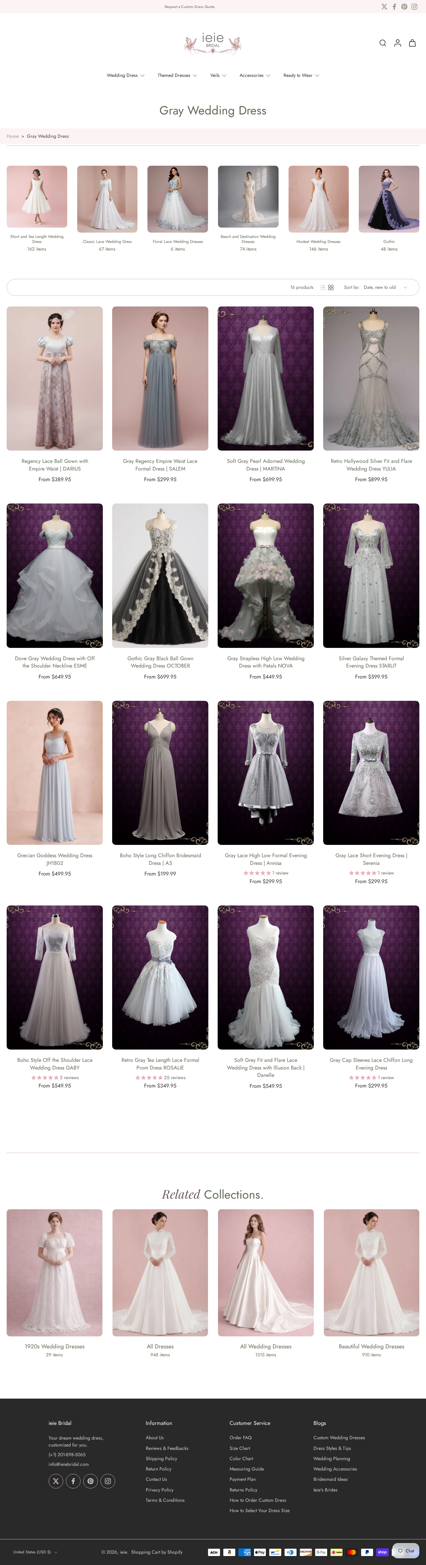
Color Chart (241, 1459)
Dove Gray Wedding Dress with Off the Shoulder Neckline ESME (55, 662)
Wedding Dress (122, 75)
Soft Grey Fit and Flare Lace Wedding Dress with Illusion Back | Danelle (266, 1067)
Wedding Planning (332, 1459)
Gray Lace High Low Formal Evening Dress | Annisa (266, 859)
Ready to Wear (298, 75)
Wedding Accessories (335, 1469)
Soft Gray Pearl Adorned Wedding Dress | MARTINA (266, 465)
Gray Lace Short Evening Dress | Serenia (371, 859)
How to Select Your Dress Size (260, 1510)
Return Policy (158, 1469)
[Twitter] (384, 7)
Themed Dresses (174, 75)
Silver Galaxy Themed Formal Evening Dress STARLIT (371, 662)
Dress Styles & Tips (332, 1448)
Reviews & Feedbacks (167, 1448)
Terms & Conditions (165, 1500)
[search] (382, 43)
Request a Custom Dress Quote (190, 6)
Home (13, 136)
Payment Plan (243, 1479)
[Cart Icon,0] (412, 43)
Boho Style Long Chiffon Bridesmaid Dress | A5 (160, 859)
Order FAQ (241, 1438)
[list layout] (323, 287)
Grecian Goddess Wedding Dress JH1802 (54, 859)
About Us (155, 1438)
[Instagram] (414, 7)
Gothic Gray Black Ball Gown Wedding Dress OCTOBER (160, 662)
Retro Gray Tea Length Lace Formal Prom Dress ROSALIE (160, 1064)
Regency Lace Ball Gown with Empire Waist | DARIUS (55, 465)
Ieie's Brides (325, 1490)
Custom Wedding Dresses (339, 1438)
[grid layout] (331, 287)
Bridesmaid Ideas (331, 1479)
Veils (215, 75)
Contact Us (156, 1479)
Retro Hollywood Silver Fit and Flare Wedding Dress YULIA (371, 465)
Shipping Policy (161, 1459)
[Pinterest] (404, 7)
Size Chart (240, 1448)
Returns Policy (243, 1490)
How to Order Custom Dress (258, 1500)
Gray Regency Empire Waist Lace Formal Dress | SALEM (160, 465)
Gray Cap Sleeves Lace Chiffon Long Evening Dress (371, 1064)
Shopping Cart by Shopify (156, 1552)
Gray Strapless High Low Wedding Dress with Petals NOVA (266, 662)
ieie (123, 1552)
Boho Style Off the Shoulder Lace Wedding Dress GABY (55, 1064)
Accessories (252, 75)
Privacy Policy (159, 1490)
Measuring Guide (247, 1469)
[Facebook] (394, 7)
